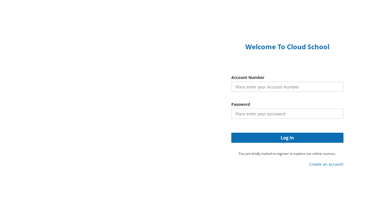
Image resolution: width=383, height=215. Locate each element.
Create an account (326, 164)
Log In (287, 138)
